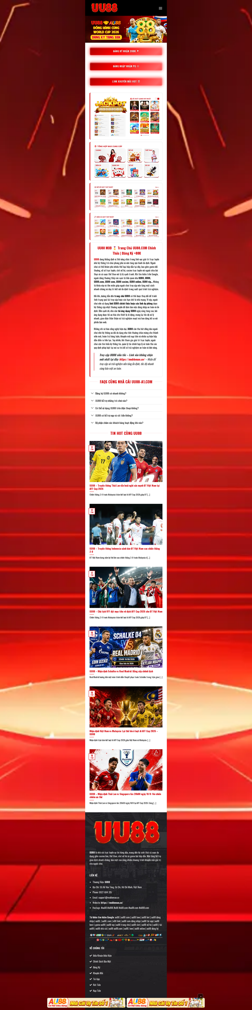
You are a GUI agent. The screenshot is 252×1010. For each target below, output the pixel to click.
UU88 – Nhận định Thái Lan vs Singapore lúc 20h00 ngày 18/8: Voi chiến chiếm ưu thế (125, 795)
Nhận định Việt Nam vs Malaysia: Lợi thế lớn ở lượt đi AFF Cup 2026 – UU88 (124, 732)
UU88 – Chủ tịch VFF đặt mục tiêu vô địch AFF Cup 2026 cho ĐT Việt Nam (126, 611)
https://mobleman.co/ (132, 359)
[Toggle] (92, 393)
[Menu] (160, 8)
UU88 (92, 852)
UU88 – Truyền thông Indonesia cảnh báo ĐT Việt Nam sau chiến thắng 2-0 (125, 550)
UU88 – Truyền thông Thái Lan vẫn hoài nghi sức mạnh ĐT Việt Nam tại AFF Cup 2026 (125, 487)
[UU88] (104, 8)
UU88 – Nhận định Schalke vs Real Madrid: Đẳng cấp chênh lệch (121, 671)
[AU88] (86, 1003)
